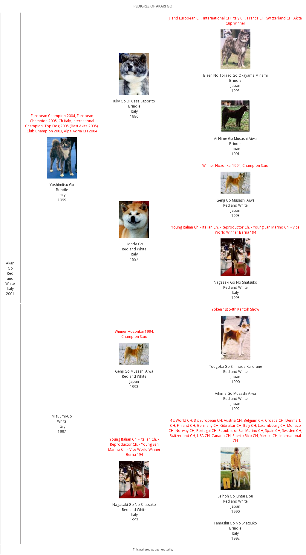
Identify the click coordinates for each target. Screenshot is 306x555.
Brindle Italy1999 (62, 194)
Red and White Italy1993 (235, 292)
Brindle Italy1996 (134, 111)
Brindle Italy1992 (235, 533)
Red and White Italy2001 (10, 283)
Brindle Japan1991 (235, 148)
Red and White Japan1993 (235, 210)
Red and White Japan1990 (235, 376)
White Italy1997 (62, 426)
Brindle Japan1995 (235, 85)
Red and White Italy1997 (134, 254)
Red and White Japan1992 (235, 403)
